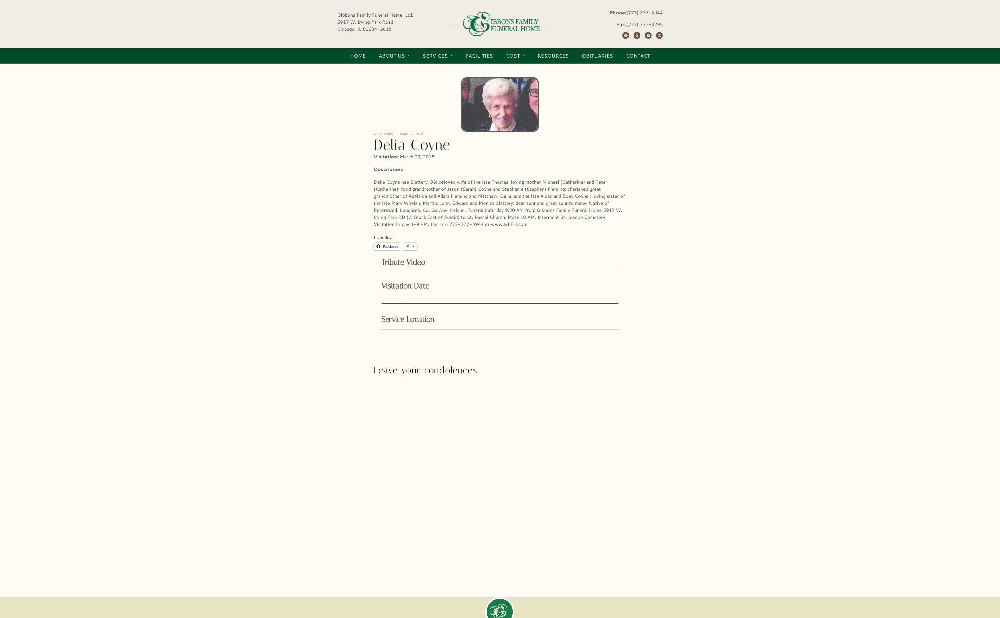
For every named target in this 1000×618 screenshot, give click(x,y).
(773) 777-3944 (644, 12)
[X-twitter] (637, 35)
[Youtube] (648, 35)
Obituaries (383, 134)
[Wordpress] (659, 35)
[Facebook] (625, 35)
